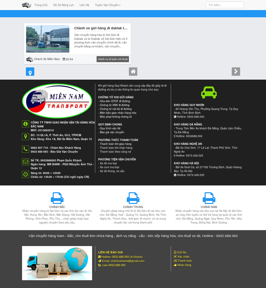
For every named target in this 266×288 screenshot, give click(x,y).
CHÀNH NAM (209, 207)
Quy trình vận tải (110, 128)
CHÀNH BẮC (57, 207)
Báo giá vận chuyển (112, 132)
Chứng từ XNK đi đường (114, 105)
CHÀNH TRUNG (133, 207)
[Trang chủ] (133, 71)
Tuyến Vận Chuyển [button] (107, 5)
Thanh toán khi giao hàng (115, 144)
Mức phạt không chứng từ (116, 116)
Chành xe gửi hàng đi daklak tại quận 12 (107, 28)
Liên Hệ (84, 5)
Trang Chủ (41, 5)
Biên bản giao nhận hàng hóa (118, 113)
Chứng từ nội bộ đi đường (116, 109)
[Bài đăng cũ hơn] (236, 71)
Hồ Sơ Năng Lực (63, 5)
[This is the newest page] (30, 71)
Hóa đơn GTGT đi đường (115, 101)
